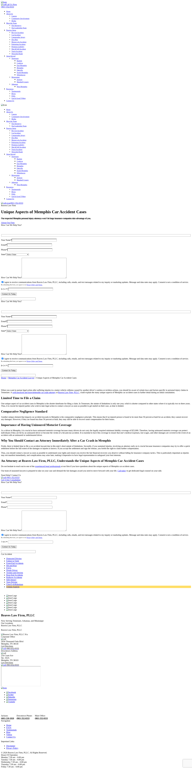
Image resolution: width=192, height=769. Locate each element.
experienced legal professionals (48, 466)
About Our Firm (7, 223)
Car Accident (16, 35)
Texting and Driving (14, 573)
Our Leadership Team (19, 28)
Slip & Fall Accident (18, 49)
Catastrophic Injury (18, 37)
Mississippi (15, 77)
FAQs (13, 96)
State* (3, 254)
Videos (9, 735)
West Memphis (22, 87)
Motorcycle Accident (18, 42)
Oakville (20, 70)
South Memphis (22, 72)
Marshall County (23, 82)
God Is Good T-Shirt (18, 98)
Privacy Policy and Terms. (34, 285)
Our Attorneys (16, 25)
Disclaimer (10, 746)
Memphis (20, 68)
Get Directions (7, 646)
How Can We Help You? (11, 277)
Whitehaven (21, 75)
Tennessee (15, 58)
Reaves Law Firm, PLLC (68, 392)
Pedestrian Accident (18, 44)
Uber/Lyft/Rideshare (14, 584)
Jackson (19, 80)
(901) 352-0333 (12, 477)
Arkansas (14, 84)
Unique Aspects (12, 587)
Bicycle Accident (17, 33)
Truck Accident (16, 51)
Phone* (4, 250)
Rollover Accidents (14, 577)
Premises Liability (17, 47)
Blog (8, 732)
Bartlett (19, 61)
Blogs (13, 94)
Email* (4, 245)
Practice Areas (11, 30)
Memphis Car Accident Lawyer (21, 378)
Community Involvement (20, 18)
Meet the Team (11, 23)
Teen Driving (11, 582)
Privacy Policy (12, 748)
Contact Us (10, 101)
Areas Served (10, 56)
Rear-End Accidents (14, 575)
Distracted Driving (14, 558)
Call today (122, 471)
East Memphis (22, 65)
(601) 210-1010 (7, 718)
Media (13, 21)
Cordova (20, 63)
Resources (9, 89)
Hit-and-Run (11, 566)
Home (8, 11)
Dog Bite (14, 40)
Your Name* (6, 240)
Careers (14, 16)
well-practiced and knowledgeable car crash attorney (34, 392)
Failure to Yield (12, 561)
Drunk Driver (12, 570)
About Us (9, 14)
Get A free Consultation (11, 480)
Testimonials (16, 91)
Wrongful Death (17, 54)
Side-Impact (11, 580)
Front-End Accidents (14, 563)
